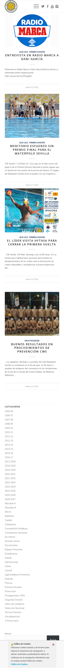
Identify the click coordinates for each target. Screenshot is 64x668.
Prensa (8, 583)
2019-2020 (10, 470)
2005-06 (9, 411)
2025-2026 (10, 495)
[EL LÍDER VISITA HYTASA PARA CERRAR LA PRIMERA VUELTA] (32, 210)
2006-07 (9, 415)
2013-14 (9, 444)
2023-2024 (10, 486)
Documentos (11, 545)
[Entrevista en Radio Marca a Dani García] (32, 30)
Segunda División (14, 599)
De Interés (10, 537)
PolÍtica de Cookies (19, 664)
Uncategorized (32, 340)
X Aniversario (11, 620)
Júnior (8, 566)
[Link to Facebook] (47, 6)
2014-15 (9, 449)
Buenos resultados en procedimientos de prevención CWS (32, 347)
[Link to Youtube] (52, 6)
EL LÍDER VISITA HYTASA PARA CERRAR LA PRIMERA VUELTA (32, 242)
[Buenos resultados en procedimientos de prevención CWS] (32, 314)
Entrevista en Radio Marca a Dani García (32, 57)
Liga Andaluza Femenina (17, 574)
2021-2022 (10, 478)
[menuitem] (34, 6)
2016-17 (9, 457)
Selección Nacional (14, 608)
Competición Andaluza (16, 528)
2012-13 (9, 440)
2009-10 (9, 428)
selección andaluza (14, 604)
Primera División (37, 52)
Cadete (8, 520)
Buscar (8, 634)
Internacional (11, 562)
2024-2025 (10, 490)
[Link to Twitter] (43, 6)
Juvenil (8, 570)
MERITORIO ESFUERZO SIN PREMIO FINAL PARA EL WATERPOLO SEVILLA (32, 149)
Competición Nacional (16, 532)
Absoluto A (10, 503)
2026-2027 (10, 499)
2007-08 (9, 419)
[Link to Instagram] (57, 6)
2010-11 (9, 432)
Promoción (10, 591)
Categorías (10, 524)
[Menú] (34, 6)
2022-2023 (10, 482)
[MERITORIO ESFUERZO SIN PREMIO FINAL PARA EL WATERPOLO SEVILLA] (32, 116)
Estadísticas (11, 553)
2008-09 (9, 423)
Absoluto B (10, 507)
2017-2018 (10, 461)
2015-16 (9, 453)
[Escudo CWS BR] (26, 6)
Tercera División (13, 612)
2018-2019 (10, 465)
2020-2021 (23, 52)
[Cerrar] (53, 644)
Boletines (9, 516)
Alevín (8, 511)
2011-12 (9, 436)
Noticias (9, 578)
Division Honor (12, 541)
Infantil (8, 557)
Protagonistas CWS (15, 595)
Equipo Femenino (14, 549)
